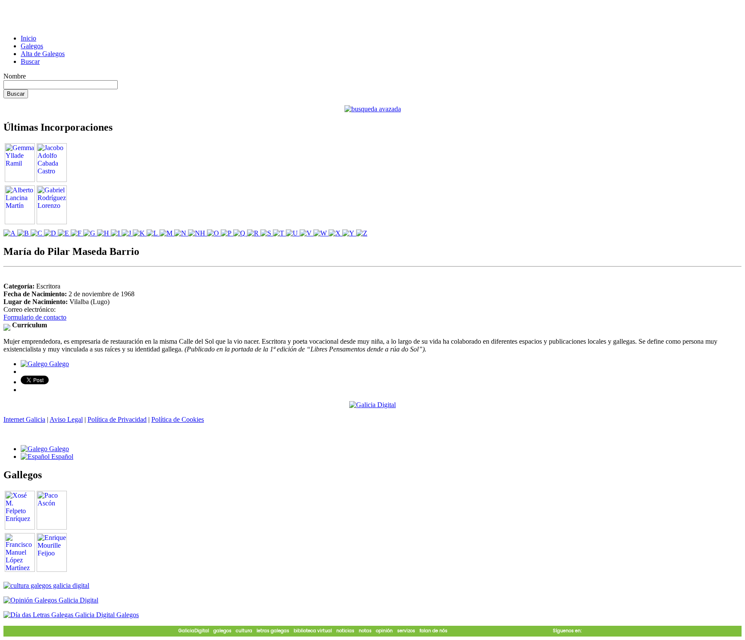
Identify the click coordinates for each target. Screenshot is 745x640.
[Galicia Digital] (372, 404)
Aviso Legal (66, 419)
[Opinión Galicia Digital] (50, 600)
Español (61, 456)
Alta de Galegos (43, 53)
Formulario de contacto (34, 317)
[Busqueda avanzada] (372, 109)
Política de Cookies (177, 419)
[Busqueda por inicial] (10, 233)
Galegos (32, 46)
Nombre (14, 76)
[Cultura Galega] (46, 585)
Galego (58, 363)
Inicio (28, 38)
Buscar (30, 61)
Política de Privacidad (117, 419)
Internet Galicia (24, 419)
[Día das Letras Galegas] (71, 614)
